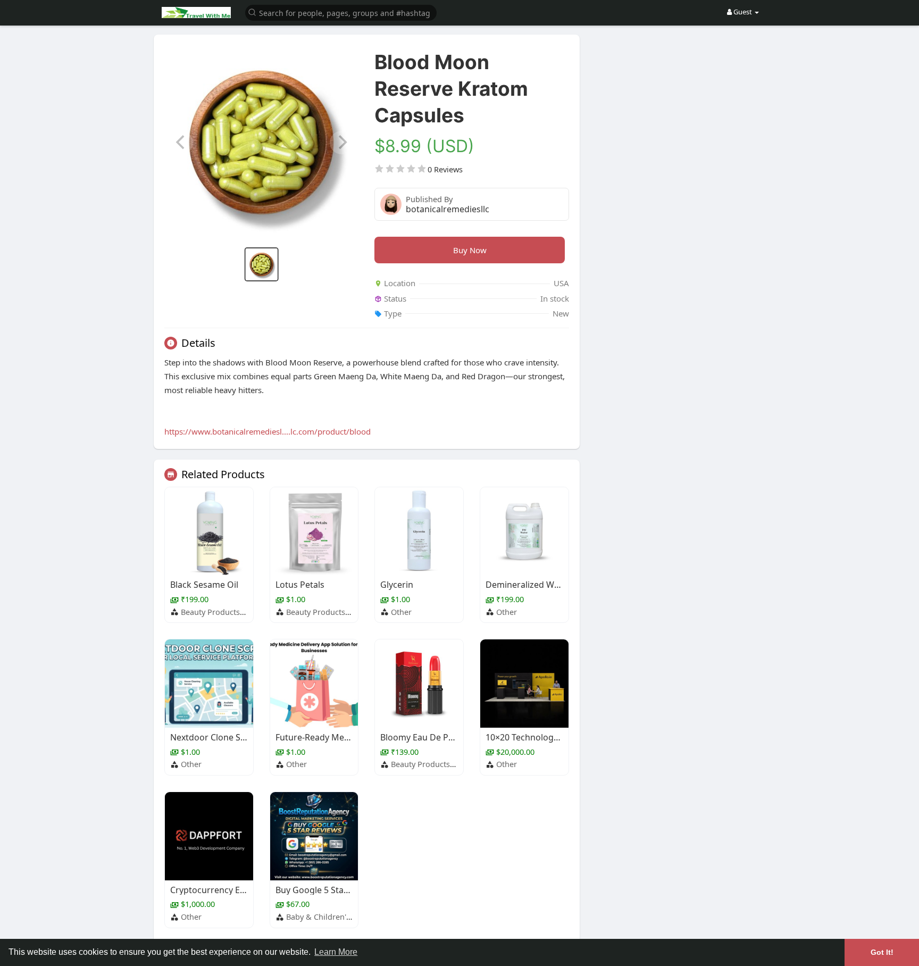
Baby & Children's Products (335, 916)
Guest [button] (743, 11)
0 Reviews (445, 169)
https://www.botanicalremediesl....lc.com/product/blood (267, 431)
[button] (340, 12)
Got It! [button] (882, 952)
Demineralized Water (528, 584)
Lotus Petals (299, 584)
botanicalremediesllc (447, 209)
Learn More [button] (335, 951)
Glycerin (396, 584)
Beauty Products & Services (230, 611)
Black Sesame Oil (204, 584)
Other (401, 611)
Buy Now (470, 250)
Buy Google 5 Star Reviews (328, 890)
